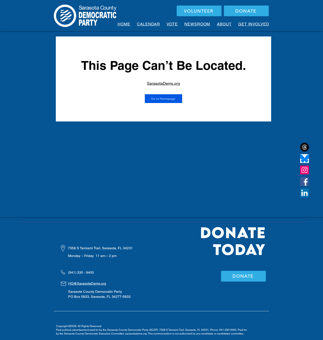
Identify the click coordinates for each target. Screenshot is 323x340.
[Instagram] (304, 170)
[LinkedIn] (304, 192)
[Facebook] (304, 181)
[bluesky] (304, 158)
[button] (172, 24)
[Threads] (304, 147)
